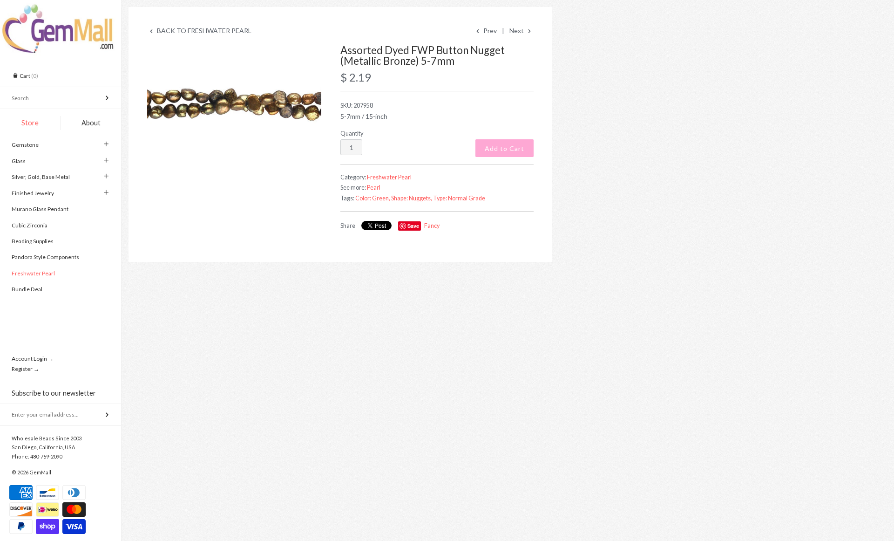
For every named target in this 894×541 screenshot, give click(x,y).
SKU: (356, 105)
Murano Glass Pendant (40, 208)
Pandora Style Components (45, 256)
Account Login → (33, 358)
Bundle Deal (27, 289)
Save (413, 225)
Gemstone (25, 144)
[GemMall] (60, 8)
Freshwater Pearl (33, 273)
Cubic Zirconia (29, 225)
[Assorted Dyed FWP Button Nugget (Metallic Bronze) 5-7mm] (234, 103)
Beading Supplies (33, 241)
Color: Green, (372, 198)
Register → (25, 368)
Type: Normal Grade (459, 198)
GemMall (40, 472)
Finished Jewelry (33, 193)
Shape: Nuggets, (411, 198)
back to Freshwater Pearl (203, 30)
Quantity (351, 133)
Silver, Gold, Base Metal (41, 176)
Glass (19, 161)
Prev (489, 30)
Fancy (432, 225)
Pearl (373, 187)
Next (517, 30)
